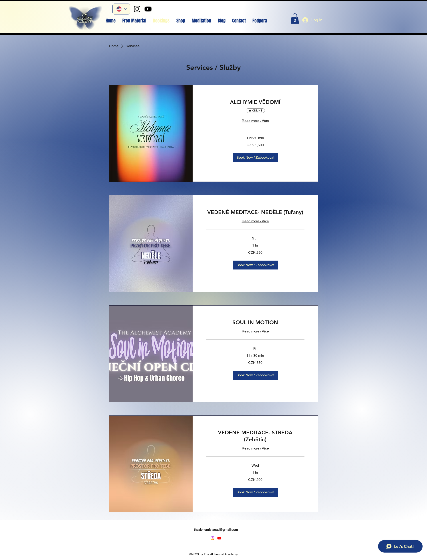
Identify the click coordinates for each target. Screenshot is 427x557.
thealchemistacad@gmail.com (216, 529)
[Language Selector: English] (121, 9)
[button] (294, 18)
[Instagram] (137, 9)
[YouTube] (148, 9)
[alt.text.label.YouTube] (219, 538)
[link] (255, 102)
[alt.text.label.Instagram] (212, 538)
